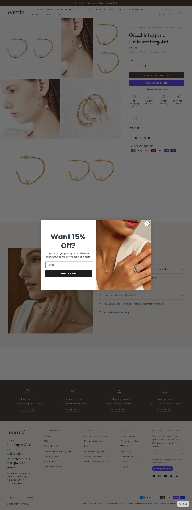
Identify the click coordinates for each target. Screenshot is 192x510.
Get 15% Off (68, 273)
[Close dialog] (147, 223)
